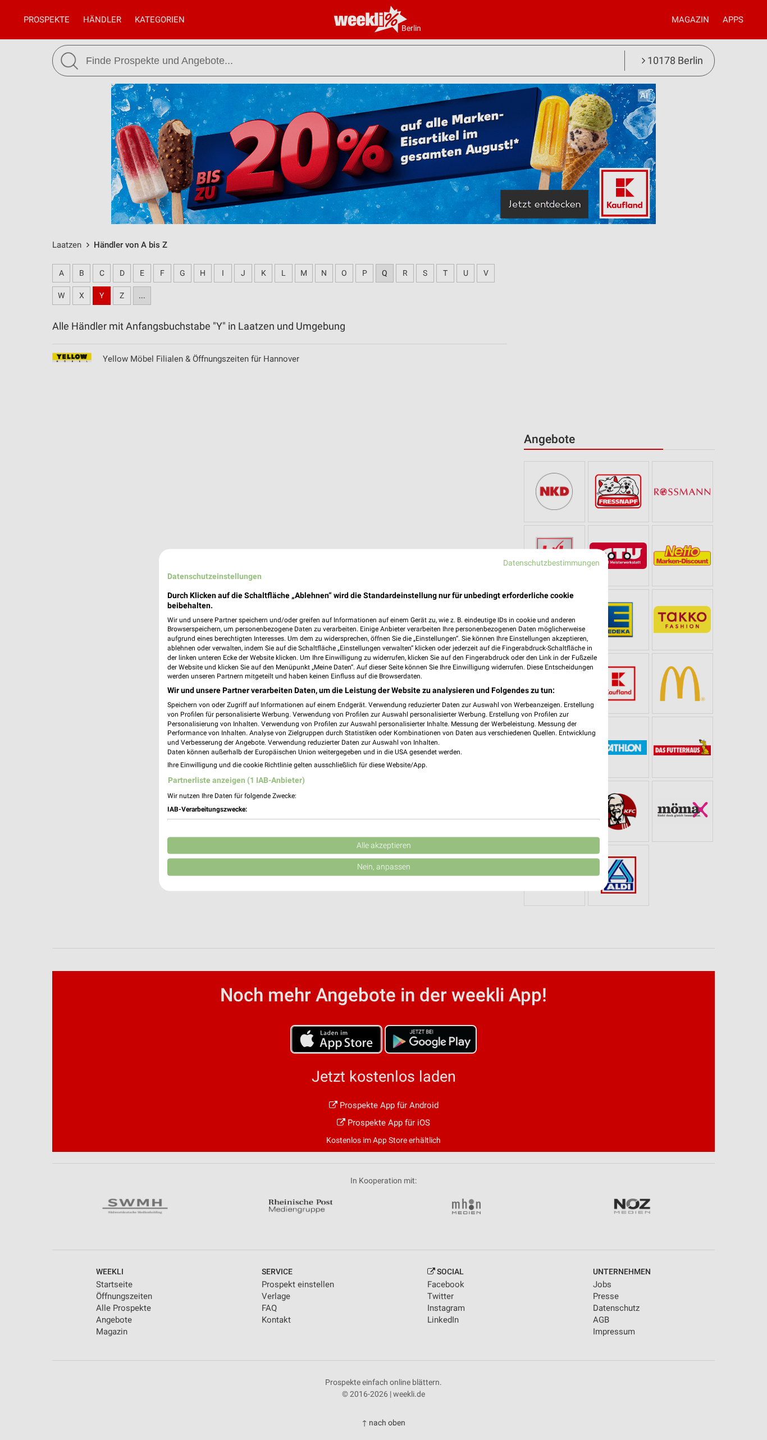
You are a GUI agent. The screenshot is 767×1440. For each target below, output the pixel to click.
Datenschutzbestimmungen (551, 562)
